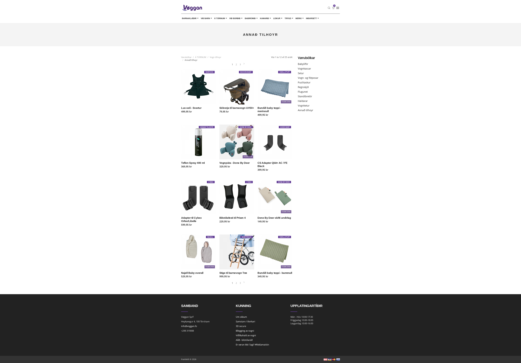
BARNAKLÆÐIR (189, 18)
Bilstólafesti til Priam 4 (232, 217)
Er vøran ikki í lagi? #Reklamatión (252, 344)
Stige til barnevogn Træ (233, 272)
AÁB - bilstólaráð (244, 340)
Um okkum (241, 316)
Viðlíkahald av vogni (246, 335)
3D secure (241, 326)
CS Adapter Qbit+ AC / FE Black (272, 164)
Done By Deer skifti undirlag (274, 217)
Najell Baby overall (192, 272)
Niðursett (311, 18)
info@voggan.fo (189, 326)
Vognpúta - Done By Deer (234, 162)
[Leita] (329, 8)
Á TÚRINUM (219, 18)
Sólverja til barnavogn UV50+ (236, 107)
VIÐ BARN (205, 18)
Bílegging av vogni (245, 330)
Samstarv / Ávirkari (245, 321)
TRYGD (288, 18)
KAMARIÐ (264, 18)
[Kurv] (333, 8)
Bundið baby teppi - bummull (275, 272)
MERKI (299, 18)
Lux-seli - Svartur (191, 107)
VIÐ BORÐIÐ (234, 18)
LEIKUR (276, 18)
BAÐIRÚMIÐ (250, 18)
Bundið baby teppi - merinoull (269, 109)
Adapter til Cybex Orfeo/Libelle (191, 219)
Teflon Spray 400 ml (193, 162)
